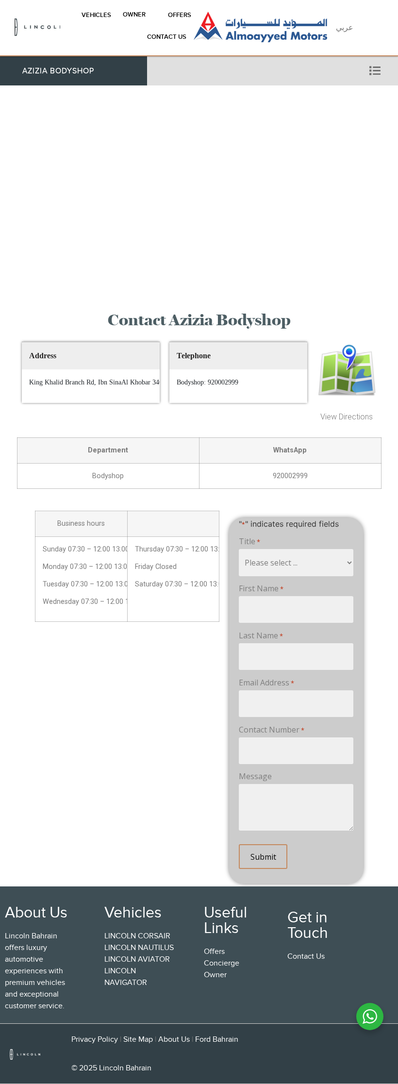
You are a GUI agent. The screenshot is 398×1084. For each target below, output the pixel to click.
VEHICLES (96, 14)
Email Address (266, 682)
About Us (174, 1039)
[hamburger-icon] (375, 71)
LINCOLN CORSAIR (137, 936)
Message (255, 776)
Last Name (261, 635)
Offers (179, 14)
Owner (134, 14)
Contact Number (271, 730)
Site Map (138, 1039)
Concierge (221, 963)
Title (249, 541)
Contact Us (166, 36)
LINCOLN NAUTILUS (139, 947)
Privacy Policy (94, 1039)
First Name (261, 588)
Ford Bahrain (216, 1039)
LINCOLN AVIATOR (137, 959)
